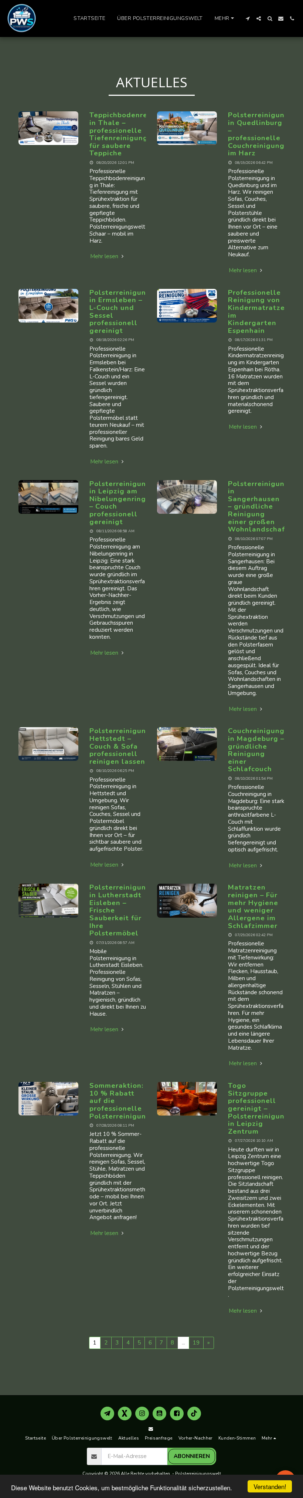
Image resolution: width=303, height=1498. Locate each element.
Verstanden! (269, 1486)
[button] (247, 18)
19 (196, 1342)
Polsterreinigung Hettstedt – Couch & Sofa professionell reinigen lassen (120, 746)
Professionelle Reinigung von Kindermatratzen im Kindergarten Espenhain (258, 311)
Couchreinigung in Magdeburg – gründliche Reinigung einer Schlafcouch (256, 750)
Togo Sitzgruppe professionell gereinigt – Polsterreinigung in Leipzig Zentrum (258, 1108)
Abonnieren (192, 1456)
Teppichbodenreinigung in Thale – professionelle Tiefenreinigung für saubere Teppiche (132, 134)
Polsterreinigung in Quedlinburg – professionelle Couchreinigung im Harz (258, 134)
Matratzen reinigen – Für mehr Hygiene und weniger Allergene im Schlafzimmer (253, 906)
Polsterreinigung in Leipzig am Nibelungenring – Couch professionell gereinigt (120, 503)
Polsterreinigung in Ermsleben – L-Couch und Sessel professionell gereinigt (120, 311)
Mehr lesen (105, 256)
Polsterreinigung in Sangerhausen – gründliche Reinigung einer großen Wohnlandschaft (258, 506)
